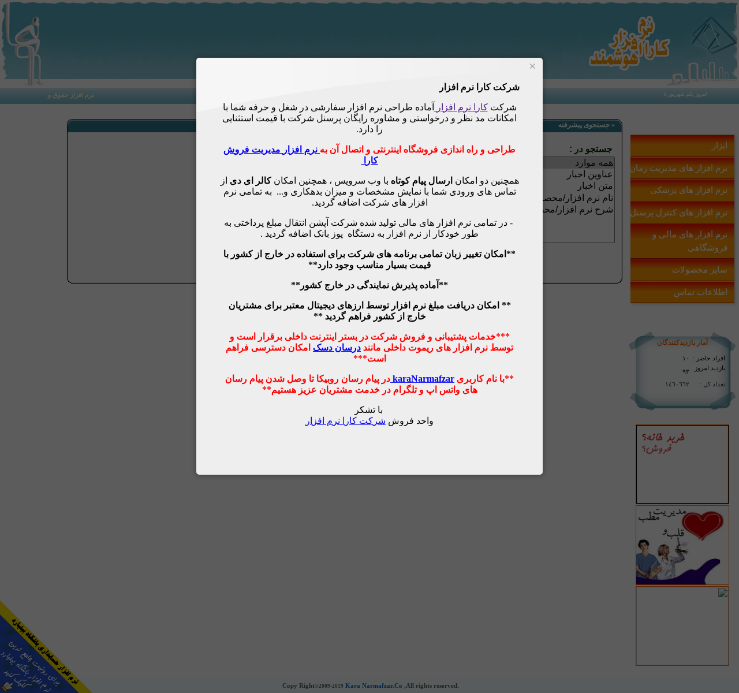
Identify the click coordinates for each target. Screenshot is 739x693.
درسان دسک (337, 347)
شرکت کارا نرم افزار (345, 421)
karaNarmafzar (422, 378)
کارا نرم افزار (461, 107)
